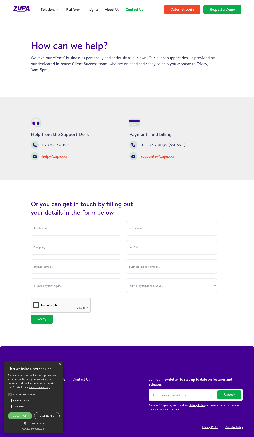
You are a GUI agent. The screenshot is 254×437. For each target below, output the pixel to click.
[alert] (34, 397)
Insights (92, 9)
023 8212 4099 (55, 145)
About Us (112, 9)
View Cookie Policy (39, 387)
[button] (50, 9)
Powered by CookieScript (34, 429)
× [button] (60, 364)
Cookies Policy (234, 427)
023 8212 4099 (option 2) (163, 145)
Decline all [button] (47, 415)
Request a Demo (222, 9)
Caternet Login (182, 9)
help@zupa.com (56, 156)
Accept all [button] (20, 415)
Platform (73, 9)
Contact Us (134, 9)
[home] (24, 9)
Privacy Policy (197, 405)
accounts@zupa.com (158, 156)
